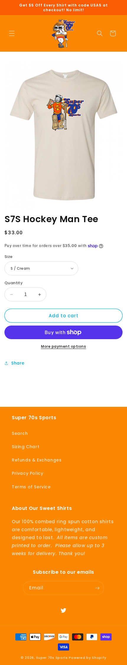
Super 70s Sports (52, 657)
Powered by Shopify (87, 657)
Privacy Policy (27, 473)
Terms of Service (31, 487)
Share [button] (18, 363)
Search (20, 433)
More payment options (63, 346)
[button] (11, 33)
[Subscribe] (97, 588)
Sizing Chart (25, 447)
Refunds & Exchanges (36, 460)
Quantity (13, 283)
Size (8, 256)
